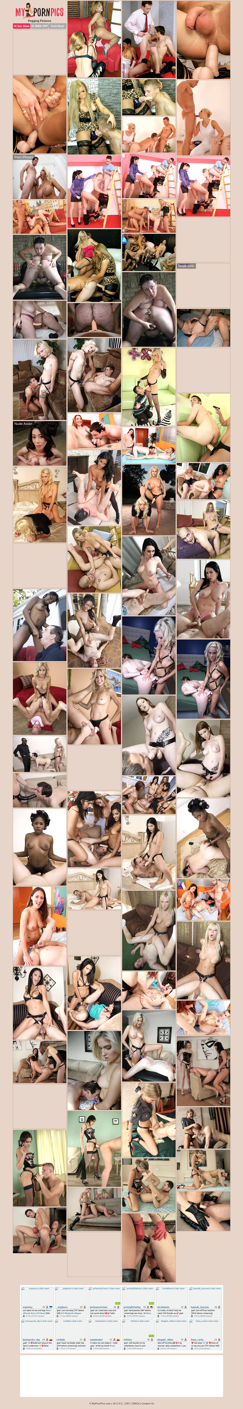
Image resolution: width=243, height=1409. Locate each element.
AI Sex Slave (21, 26)
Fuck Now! (57, 26)
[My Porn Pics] (40, 11)
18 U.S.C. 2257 (121, 1403)
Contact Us (147, 1403)
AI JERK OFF (39, 26)
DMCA (135, 1403)
